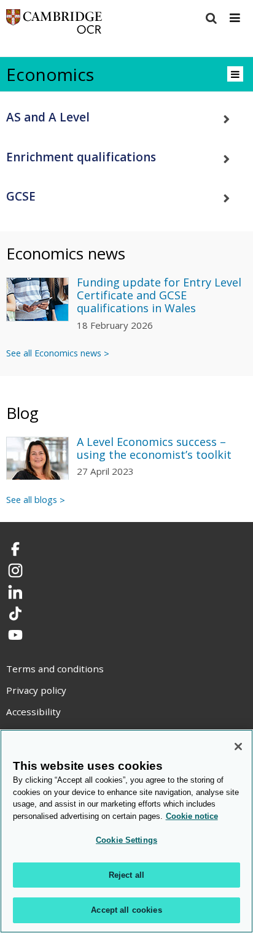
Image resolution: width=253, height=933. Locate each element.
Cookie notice (192, 816)
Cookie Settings (126, 840)
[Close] (238, 746)
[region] (126, 831)
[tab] (126, 117)
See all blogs (31, 499)
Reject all (126, 875)
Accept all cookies (126, 910)
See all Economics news (53, 353)
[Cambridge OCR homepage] (54, 24)
